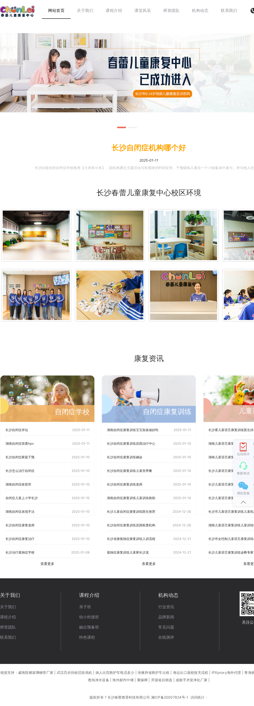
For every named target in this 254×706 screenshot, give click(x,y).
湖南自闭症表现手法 (19, 511)
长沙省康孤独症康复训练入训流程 (131, 539)
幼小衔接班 (89, 616)
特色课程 (87, 637)
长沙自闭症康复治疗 (19, 539)
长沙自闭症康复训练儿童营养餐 (129, 471)
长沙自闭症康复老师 (19, 525)
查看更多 (47, 563)
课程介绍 (8, 616)
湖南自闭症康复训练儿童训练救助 (131, 498)
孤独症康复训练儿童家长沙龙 (128, 552)
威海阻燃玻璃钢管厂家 (35, 672)
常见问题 (166, 627)
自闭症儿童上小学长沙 (21, 498)
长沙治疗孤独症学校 (19, 552)
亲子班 (85, 606)
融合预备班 (89, 627)
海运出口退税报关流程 (190, 672)
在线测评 (166, 637)
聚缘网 (142, 680)
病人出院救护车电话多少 (114, 672)
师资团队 (8, 627)
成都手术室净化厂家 (191, 680)
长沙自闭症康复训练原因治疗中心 (131, 443)
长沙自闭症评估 (16, 430)
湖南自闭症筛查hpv (19, 443)
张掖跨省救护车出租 (153, 672)
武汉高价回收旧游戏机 (74, 672)
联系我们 (8, 637)
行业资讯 (166, 606)
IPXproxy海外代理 (226, 672)
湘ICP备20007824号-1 (170, 697)
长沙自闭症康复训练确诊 (124, 457)
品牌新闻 (166, 616)
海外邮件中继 (122, 680)
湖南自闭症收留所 (18, 484)
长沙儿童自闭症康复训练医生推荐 (131, 511)
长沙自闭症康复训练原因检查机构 (131, 525)
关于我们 (8, 606)
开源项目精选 (161, 680)
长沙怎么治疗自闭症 (19, 471)
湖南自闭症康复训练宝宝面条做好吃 (133, 430)
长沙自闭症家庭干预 (19, 457)
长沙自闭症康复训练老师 (124, 484)
